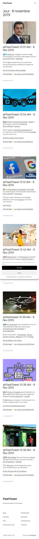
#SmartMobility (8, 340)
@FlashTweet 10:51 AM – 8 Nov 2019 (18, 184)
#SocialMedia (21, 70)
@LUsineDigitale (8, 331)
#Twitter (21, 200)
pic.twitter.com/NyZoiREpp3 (23, 209)
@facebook (22, 189)
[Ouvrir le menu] (35, 3)
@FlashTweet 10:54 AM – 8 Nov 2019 (19, 116)
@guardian (18, 194)
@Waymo (24, 124)
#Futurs (10, 392)
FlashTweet (7, 3)
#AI (4, 70)
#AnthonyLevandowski (22, 130)
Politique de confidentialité (25, 276)
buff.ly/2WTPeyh (8, 59)
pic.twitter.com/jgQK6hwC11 (23, 142)
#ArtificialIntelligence (13, 406)
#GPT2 (7, 400)
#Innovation (19, 138)
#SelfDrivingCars (9, 138)
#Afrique (10, 465)
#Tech (9, 122)
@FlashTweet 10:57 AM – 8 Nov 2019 (19, 48)
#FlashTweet (7, 74)
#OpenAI (17, 392)
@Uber (30, 122)
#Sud (33, 457)
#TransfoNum (11, 70)
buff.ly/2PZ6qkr (19, 329)
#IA (9, 62)
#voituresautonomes (20, 122)
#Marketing (11, 257)
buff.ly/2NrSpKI (8, 126)
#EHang (6, 337)
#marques (23, 257)
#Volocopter (21, 335)
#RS (4, 205)
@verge (17, 126)
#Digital (11, 471)
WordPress (33, 535)
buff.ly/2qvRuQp (8, 462)
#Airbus (12, 337)
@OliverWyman (8, 329)
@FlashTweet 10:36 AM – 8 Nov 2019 (19, 386)
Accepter (19, 268)
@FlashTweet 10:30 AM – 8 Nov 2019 (19, 451)
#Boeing (19, 337)
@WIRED (19, 462)
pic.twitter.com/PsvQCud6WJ (24, 475)
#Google (33, 132)
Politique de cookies (12, 276)
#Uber (31, 337)
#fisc (18, 54)
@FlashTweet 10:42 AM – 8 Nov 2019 (19, 251)
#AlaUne (10, 54)
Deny (19, 273)
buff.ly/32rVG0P (27, 259)
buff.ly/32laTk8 (8, 194)
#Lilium (29, 335)
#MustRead (12, 457)
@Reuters (19, 59)
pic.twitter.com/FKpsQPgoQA (24, 74)
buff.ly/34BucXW (17, 396)
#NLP (23, 406)
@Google (31, 189)
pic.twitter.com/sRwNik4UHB (24, 409)
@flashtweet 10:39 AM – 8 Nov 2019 (18, 319)
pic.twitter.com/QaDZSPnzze (24, 344)
